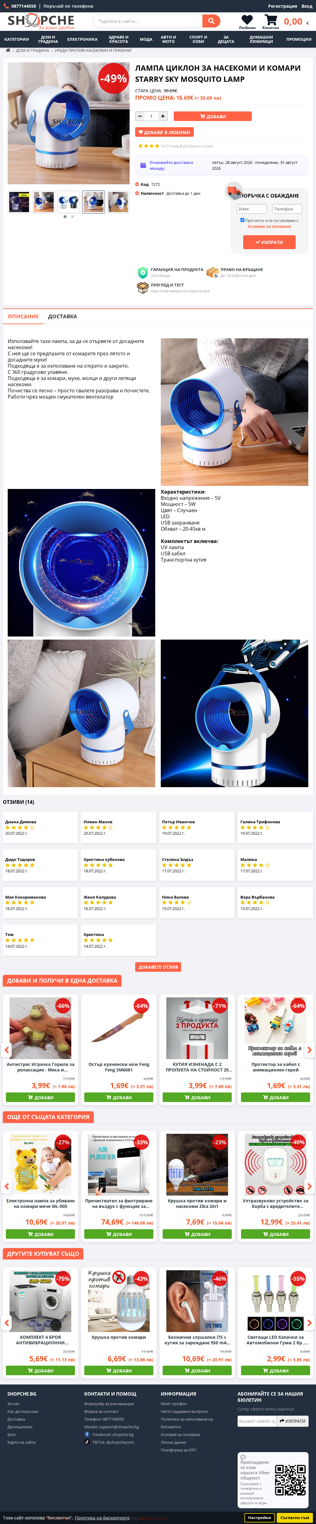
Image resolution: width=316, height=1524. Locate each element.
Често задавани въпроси (184, 1411)
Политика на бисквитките (102, 1518)
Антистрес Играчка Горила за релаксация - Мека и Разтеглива (40, 1067)
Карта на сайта (21, 1442)
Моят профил (174, 1403)
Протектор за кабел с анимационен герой (276, 1067)
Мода (146, 39)
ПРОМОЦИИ (299, 39)
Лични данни (173, 1442)
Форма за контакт (101, 1411)
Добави (216, 116)
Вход (306, 6)
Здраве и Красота (119, 39)
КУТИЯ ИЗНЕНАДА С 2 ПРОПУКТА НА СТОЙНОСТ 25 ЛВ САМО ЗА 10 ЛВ (197, 1067)
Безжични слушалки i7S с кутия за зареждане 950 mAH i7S (197, 1340)
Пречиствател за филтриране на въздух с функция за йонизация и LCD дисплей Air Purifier (118, 1203)
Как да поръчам (22, 1411)
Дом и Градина (48, 39)
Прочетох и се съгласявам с (271, 223)
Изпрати (271, 242)
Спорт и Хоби (198, 39)
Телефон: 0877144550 (104, 1419)
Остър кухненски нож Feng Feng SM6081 (119, 1067)
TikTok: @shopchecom (113, 1442)
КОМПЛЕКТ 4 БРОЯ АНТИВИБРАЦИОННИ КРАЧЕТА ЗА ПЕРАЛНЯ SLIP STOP (40, 1340)
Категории (16, 39)
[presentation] (14, 123)
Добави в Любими (166, 132)
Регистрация (282, 6)
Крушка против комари (119, 1337)
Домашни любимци (261, 39)
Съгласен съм (295, 1517)
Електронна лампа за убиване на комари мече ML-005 (40, 1203)
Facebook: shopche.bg (113, 1434)
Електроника (82, 39)
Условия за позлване (180, 1434)
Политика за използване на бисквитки (187, 1423)
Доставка (62, 316)
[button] (65, 217)
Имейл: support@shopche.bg (111, 1427)
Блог (11, 1434)
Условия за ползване (269, 226)
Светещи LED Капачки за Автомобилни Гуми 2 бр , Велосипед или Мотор (276, 1340)
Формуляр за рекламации (109, 1403)
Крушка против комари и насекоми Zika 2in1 (197, 1203)
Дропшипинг (20, 1427)
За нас (13, 1403)
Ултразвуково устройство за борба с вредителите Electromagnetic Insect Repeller (275, 1203)
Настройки (259, 1517)
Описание (23, 316)
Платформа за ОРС (179, 1450)
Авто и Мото (168, 39)
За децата (226, 39)
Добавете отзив (158, 967)
